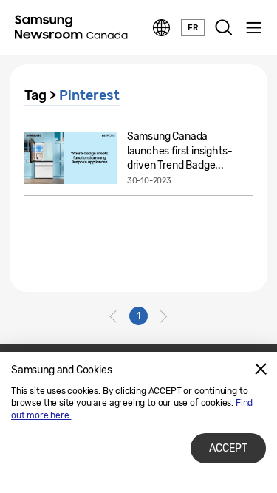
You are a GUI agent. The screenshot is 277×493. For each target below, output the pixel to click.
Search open (224, 28)
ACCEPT (228, 448)
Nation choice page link (162, 28)
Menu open (253, 28)
